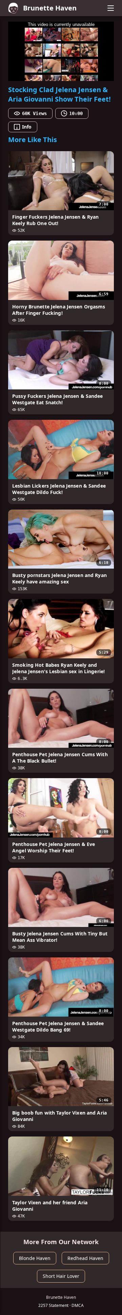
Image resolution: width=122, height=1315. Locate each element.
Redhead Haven (85, 1258)
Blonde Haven (34, 1258)
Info (27, 127)
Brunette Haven (50, 7)
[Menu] (110, 8)
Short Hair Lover (61, 1276)
